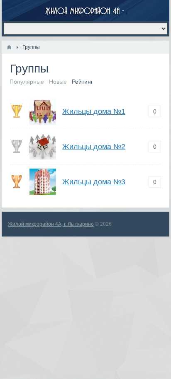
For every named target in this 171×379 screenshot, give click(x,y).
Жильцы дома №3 (93, 182)
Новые (58, 81)
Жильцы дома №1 (93, 111)
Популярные (27, 81)
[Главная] (9, 47)
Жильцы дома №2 (93, 146)
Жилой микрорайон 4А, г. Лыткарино (51, 224)
